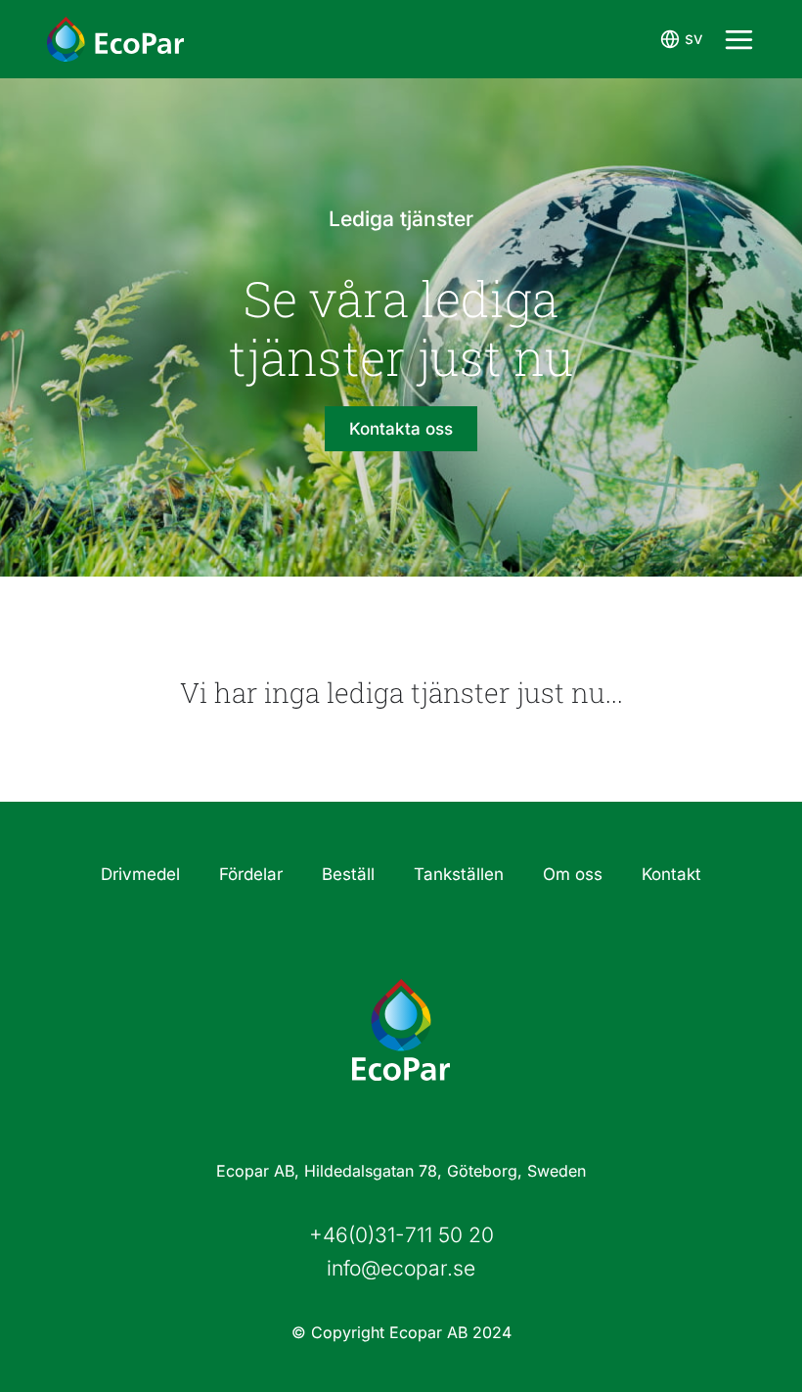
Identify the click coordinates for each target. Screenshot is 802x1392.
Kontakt (671, 874)
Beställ (348, 874)
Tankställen (459, 874)
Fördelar (251, 874)
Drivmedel (140, 874)
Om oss (572, 874)
